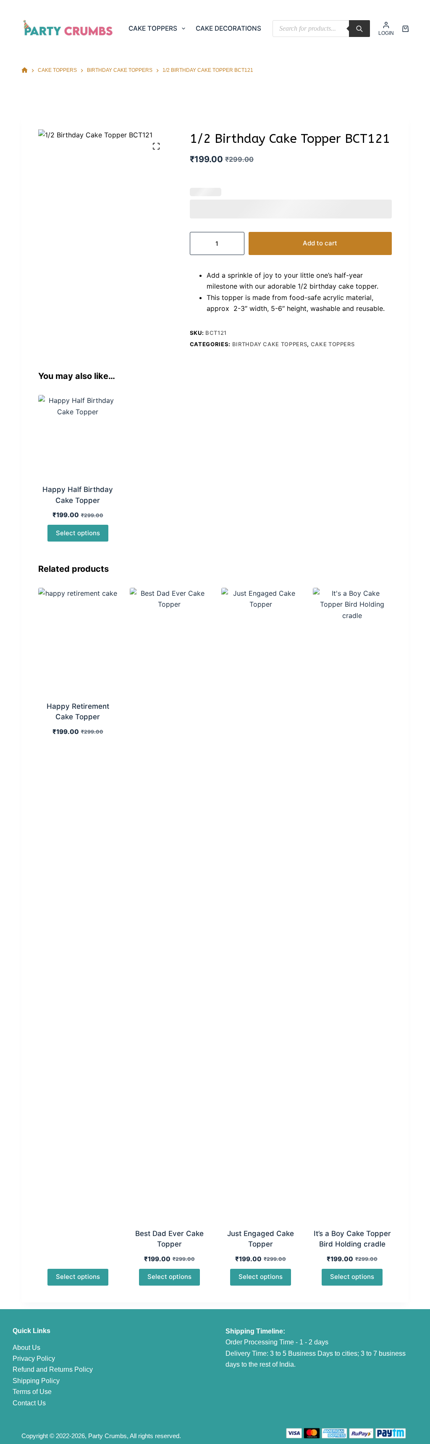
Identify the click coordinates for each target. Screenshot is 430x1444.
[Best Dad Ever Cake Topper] (169, 903)
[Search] (359, 28)
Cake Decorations (228, 28)
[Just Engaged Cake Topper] (260, 903)
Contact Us (29, 1403)
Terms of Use (32, 1391)
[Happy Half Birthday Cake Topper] (77, 434)
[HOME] (24, 70)
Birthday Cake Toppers (269, 344)
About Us (26, 1347)
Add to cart (320, 243)
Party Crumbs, (108, 1435)
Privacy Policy (34, 1358)
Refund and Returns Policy (53, 1369)
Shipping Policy (36, 1380)
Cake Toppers (152, 28)
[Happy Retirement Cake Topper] (77, 639)
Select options (78, 533)
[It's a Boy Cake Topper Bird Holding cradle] (352, 903)
